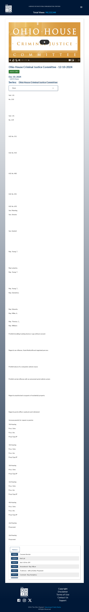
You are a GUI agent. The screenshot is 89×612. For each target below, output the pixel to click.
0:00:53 (14, 562)
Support (63, 600)
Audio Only (14, 71)
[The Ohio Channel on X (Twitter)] (30, 600)
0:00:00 (14, 554)
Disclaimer (63, 592)
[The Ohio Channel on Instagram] (24, 600)
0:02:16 (14, 571)
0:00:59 (14, 566)
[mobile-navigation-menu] (81, 7)
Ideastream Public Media (53, 607)
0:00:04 (14, 558)
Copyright (63, 589)
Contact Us (63, 597)
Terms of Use (62, 595)
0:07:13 (14, 575)
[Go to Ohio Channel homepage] (9, 9)
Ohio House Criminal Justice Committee (38, 82)
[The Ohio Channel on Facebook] (19, 600)
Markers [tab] (15, 550)
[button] (33, 88)
